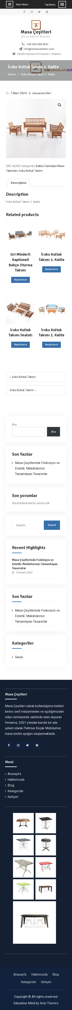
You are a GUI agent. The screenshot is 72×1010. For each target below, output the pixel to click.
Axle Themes (49, 1003)
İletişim (13, 797)
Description (18, 182)
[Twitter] (27, 745)
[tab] (18, 183)
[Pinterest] (37, 745)
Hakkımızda (16, 779)
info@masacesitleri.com (39, 49)
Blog (11, 785)
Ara (14, 424)
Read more (20, 279)
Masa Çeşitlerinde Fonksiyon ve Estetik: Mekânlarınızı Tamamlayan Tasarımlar (37, 468)
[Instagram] (18, 745)
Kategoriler (15, 791)
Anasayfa (14, 774)
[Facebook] (9, 745)
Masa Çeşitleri (36, 32)
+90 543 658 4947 (37, 44)
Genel (19, 657)
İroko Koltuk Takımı (31, 170)
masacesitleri (41, 93)
